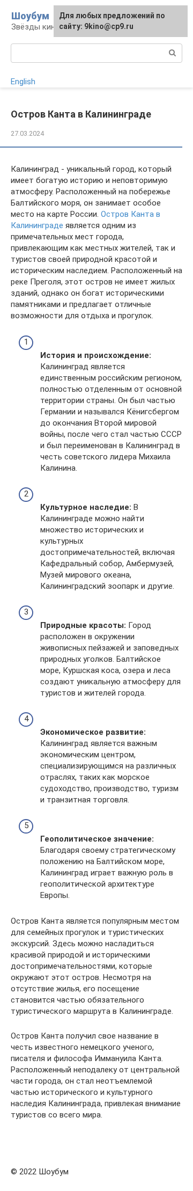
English (23, 81)
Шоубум (30, 15)
